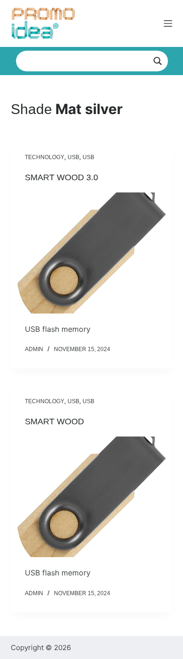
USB (73, 157)
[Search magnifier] (157, 61)
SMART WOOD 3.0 (61, 177)
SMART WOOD (54, 421)
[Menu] (168, 23)
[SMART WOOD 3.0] (91, 252)
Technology (44, 157)
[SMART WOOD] (91, 497)
